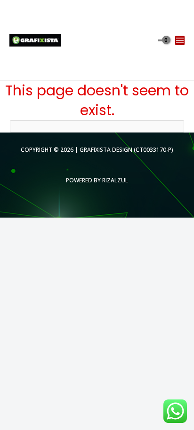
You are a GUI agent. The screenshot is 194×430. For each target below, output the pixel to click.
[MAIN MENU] (180, 40)
